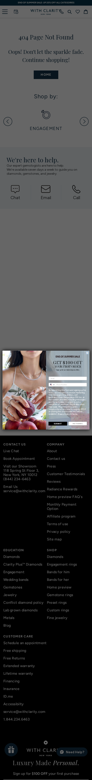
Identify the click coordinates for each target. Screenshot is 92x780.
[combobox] (52, 384)
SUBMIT (58, 423)
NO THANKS (78, 423)
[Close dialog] (87, 353)
